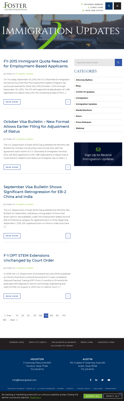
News (79, 116)
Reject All (112, 396)
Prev (8, 315)
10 (17, 315)
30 (28, 315)
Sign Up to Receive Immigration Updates (98, 157)
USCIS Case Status (94, 10)
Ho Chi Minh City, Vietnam (62, 346)
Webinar (80, 128)
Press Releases (83, 122)
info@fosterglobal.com (24, 380)
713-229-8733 (37, 369)
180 (4, 320)
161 (57, 315)
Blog (78, 86)
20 (22, 315)
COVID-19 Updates (85, 92)
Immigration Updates (24, 74)
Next (13, 320)
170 (64, 315)
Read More (12, 102)
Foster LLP (30, 388)
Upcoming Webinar (93, 4)
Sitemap (60, 388)
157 (34, 315)
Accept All (93, 396)
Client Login (96, 7)
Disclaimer (98, 388)
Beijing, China (87, 342)
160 (51, 315)
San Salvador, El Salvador (63, 342)
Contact (70, 388)
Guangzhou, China (106, 342)
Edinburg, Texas (17, 342)
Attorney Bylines (84, 80)
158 (40, 315)
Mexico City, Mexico (38, 342)
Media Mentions (84, 110)
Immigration (82, 98)
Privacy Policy (83, 388)
